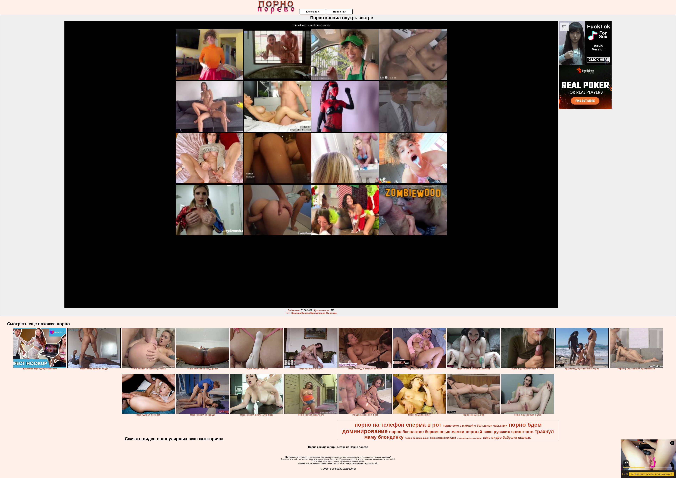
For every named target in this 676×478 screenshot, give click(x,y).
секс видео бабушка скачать (507, 437)
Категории (312, 11)
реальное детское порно (469, 438)
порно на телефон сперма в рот (398, 425)
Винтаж (305, 313)
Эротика (296, 313)
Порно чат (339, 11)
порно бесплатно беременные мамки (426, 431)
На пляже (331, 313)
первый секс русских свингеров (499, 431)
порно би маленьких (416, 438)
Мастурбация (317, 313)
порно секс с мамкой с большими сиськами (475, 425)
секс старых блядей (443, 437)
